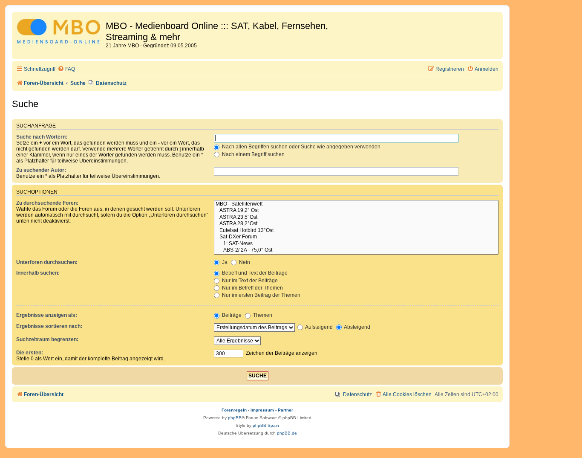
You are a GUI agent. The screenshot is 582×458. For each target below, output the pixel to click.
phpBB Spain (266, 425)
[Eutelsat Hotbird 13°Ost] (356, 230)
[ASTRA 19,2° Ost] (356, 210)
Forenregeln (234, 410)
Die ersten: (29, 353)
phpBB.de (287, 433)
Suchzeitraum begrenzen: (47, 339)
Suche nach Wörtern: (41, 137)
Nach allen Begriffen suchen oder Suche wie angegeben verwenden (300, 147)
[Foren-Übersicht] (60, 32)
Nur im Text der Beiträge (249, 281)
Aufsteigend (318, 327)
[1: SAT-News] (356, 244)
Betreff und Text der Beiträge (254, 273)
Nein (244, 262)
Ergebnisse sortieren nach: (49, 326)
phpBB (235, 417)
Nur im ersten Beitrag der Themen (260, 295)
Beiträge (231, 315)
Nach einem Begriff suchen (253, 154)
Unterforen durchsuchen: (47, 262)
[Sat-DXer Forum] (356, 237)
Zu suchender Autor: (41, 170)
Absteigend (356, 327)
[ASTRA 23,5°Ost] (356, 217)
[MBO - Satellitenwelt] (356, 204)
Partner (285, 410)
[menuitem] (66, 69)
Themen (262, 315)
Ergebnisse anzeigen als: (46, 315)
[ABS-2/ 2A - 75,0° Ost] (356, 250)
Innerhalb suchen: (38, 273)
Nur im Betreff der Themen (252, 288)
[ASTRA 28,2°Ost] (356, 223)
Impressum (262, 410)
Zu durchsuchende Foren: (47, 203)
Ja (224, 262)
